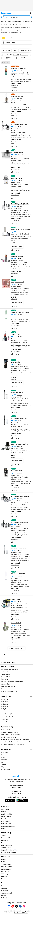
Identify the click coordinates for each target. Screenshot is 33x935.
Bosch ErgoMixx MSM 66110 (18, 548)
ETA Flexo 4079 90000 (17, 152)
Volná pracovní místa (6, 816)
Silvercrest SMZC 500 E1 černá (19, 444)
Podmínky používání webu (21, 913)
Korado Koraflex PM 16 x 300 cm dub (10, 735)
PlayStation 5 (4, 760)
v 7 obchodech (15, 85)
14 (25, 655)
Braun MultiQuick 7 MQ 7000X (19, 418)
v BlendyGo (14, 299)
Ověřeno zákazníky (6, 886)
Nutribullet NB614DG (17, 256)
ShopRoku (4, 888)
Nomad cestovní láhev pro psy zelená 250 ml (12, 744)
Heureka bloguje (5, 821)
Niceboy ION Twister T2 (17, 393)
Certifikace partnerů (6, 893)
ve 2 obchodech (15, 325)
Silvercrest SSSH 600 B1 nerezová (20, 230)
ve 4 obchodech (15, 351)
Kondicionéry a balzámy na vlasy (9, 670)
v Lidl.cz (13, 243)
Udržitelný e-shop (6, 898)
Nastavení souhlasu (6, 845)
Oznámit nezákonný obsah (8, 826)
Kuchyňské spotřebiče (27, 21)
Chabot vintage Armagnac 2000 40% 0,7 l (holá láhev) (15, 739)
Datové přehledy (5, 871)
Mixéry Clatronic (5, 709)
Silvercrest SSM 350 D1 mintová (20, 312)
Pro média (4, 819)
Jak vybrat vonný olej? (7, 722)
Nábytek (3, 767)
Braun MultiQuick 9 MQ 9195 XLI (20, 496)
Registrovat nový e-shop (7, 862)
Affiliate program (5, 874)
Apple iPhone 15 (5, 752)
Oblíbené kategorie (7, 667)
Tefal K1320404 (15, 599)
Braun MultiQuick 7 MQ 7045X (19, 124)
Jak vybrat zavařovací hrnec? (8, 717)
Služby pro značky (6, 869)
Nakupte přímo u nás (6, 843)
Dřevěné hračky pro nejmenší (9, 691)
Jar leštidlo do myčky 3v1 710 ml (9, 737)
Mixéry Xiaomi (4, 702)
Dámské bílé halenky (6, 684)
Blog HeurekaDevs (6, 824)
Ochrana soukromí (6, 848)
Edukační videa (5, 876)
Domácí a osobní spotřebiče (14, 21)
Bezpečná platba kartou (7, 850)
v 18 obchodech (15, 195)
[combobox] (16, 17)
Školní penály (4, 679)
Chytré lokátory (5, 672)
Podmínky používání (6, 814)
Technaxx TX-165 (5, 730)
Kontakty (3, 812)
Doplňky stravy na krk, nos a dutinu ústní (12, 682)
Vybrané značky (6, 696)
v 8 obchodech (15, 273)
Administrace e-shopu (7, 859)
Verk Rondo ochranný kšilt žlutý (9, 732)
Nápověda (4, 879)
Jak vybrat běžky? (6, 719)
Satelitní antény (5, 674)
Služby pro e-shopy (6, 864)
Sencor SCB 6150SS (16, 178)
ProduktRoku (4, 891)
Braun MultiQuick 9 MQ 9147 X (19, 522)
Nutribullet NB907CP (17, 96)
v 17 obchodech (15, 565)
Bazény (3, 757)
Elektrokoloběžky (5, 677)
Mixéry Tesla (4, 704)
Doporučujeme (6, 749)
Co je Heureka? (5, 809)
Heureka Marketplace (7, 867)
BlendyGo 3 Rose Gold (17, 282)
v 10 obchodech (15, 113)
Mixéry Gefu (4, 699)
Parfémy (3, 755)
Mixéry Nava (4, 707)
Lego (2, 762)
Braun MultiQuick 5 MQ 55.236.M (20, 204)
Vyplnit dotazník (16, 793)
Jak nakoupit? (4, 836)
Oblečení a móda (5, 769)
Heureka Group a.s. (20, 911)
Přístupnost (4, 829)
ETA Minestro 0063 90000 (18, 574)
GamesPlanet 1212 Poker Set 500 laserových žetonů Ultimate (16, 742)
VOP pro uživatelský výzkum (8, 852)
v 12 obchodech (15, 488)
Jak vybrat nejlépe (7, 714)
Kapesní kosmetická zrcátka (8, 686)
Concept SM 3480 (16, 623)
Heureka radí (4, 840)
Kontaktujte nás (16, 787)
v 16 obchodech (15, 141)
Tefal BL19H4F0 (15, 334)
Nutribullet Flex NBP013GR (18, 68)
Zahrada (3, 764)
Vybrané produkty (7, 727)
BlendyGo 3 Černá (16, 362)
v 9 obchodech (15, 539)
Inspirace (3, 895)
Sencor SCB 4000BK (16, 471)
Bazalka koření (5, 689)
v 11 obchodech (15, 169)
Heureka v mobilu (5, 838)
